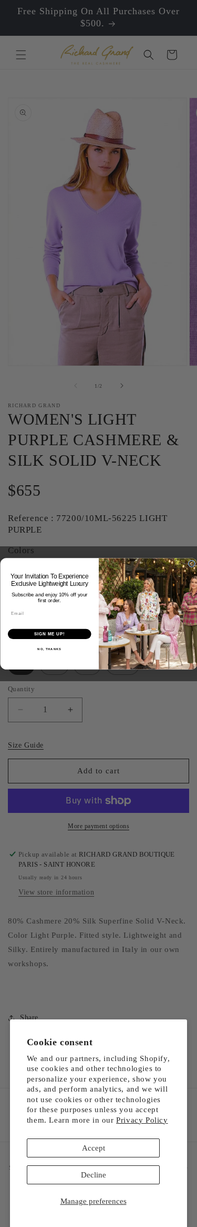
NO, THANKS (49, 649)
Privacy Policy (142, 1120)
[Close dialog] (192, 564)
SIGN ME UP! (49, 634)
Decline (93, 1175)
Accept (93, 1148)
